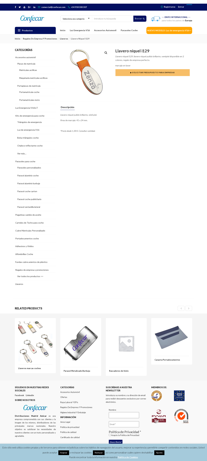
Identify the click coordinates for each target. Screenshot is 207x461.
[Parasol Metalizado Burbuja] (81, 323)
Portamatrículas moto (29, 100)
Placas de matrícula (26, 63)
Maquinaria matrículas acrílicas (33, 78)
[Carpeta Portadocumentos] (172, 323)
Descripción (67, 107)
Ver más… (21, 153)
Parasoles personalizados (29, 167)
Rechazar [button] (99, 452)
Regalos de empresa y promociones (40, 38)
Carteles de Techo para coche (29, 222)
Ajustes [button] (159, 452)
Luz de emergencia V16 (28, 130)
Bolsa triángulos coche (28, 137)
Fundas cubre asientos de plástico (31, 262)
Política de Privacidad (129, 435)
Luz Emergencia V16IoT (26, 108)
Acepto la (125, 435)
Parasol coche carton (27, 191)
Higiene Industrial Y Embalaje (73, 412)
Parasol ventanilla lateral (28, 207)
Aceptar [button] (63, 452)
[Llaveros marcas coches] (35, 323)
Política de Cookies (128, 457)
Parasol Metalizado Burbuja (77, 371)
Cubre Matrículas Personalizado (30, 230)
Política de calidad (68, 432)
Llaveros (64, 38)
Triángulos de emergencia (29, 122)
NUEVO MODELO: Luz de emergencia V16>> (169, 30)
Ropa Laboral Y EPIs (69, 402)
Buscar (139, 18)
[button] (106, 53)
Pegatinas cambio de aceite (28, 215)
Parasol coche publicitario (29, 199)
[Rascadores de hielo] (126, 323)
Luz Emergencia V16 (80, 30)
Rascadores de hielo (119, 371)
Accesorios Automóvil (70, 392)
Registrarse (169, 7)
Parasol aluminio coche (28, 175)
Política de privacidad (69, 427)
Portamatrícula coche (29, 92)
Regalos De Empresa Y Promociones (76, 407)
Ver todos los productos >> (30, 276)
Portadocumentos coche (27, 238)
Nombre (112, 410)
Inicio (62, 30)
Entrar (181, 7)
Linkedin (30, 395)
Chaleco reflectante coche (30, 145)
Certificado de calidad (70, 437)
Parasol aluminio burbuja (28, 183)
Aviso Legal (65, 422)
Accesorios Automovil (105, 30)
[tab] (67, 108)
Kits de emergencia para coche (29, 115)
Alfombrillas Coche (24, 254)
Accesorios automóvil (25, 57)
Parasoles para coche (25, 161)
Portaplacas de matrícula (28, 86)
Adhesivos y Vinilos (24, 246)
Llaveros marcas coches (29, 368)
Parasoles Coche (129, 30)
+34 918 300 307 (79, 7)
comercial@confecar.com (53, 7)
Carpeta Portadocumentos (167, 360)
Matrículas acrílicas (28, 70)
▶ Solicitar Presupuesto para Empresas (152, 72)
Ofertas (63, 397)
